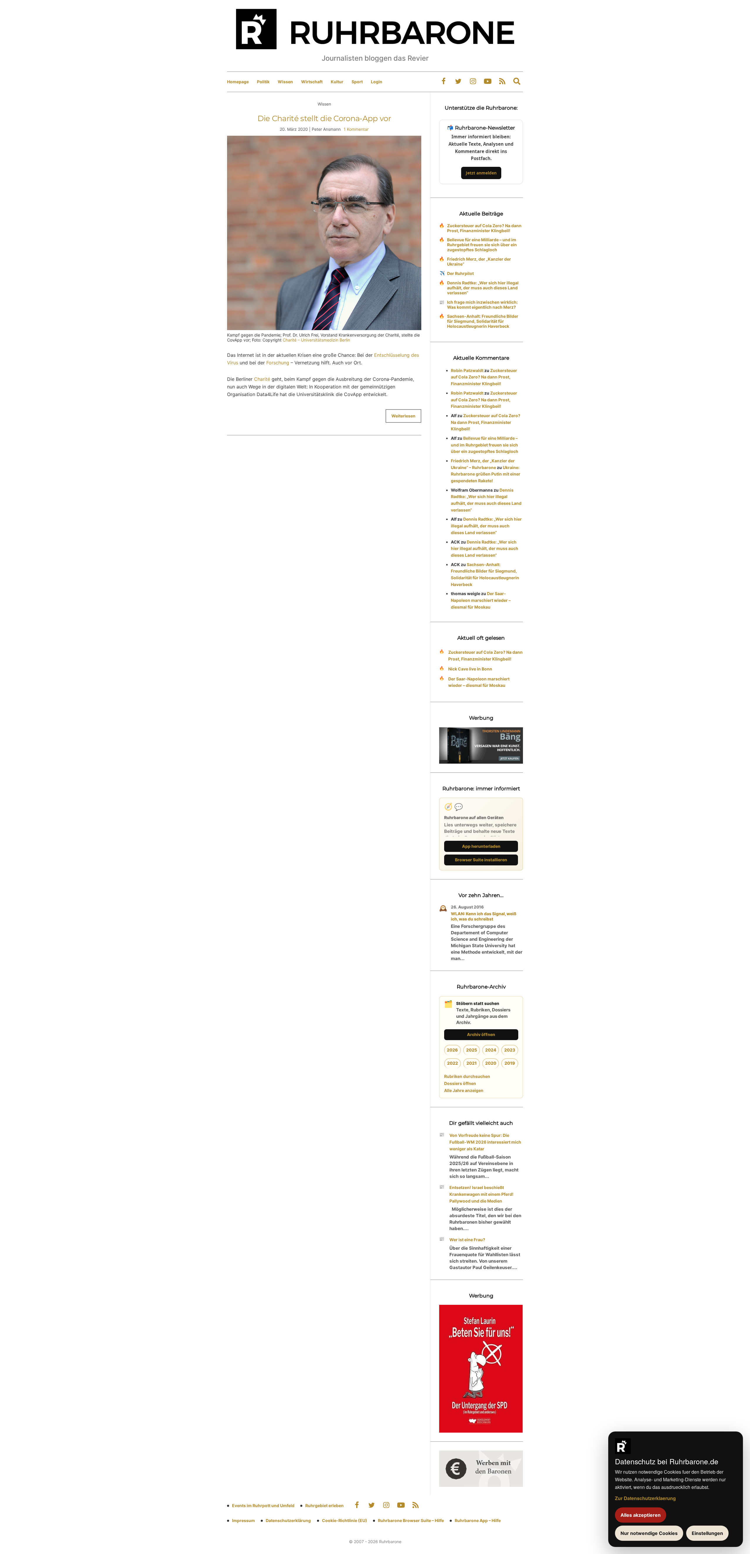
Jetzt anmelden (481, 173)
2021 (471, 1063)
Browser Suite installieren (481, 859)
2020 (490, 1063)
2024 (490, 1049)
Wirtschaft (312, 81)
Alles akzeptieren (641, 1515)
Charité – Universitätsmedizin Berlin (316, 339)
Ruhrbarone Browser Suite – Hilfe (411, 1520)
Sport (357, 81)
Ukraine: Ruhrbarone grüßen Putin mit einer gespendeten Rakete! (485, 474)
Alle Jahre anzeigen (463, 1090)
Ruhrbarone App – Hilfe (478, 1520)
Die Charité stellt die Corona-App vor (324, 118)
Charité (262, 379)
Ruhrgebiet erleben (324, 1505)
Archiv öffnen (481, 1034)
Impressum (243, 1520)
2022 (452, 1063)
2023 (509, 1049)
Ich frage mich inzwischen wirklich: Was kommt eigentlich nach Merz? (482, 305)
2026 (452, 1049)
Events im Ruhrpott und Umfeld (263, 1505)
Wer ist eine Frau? (467, 1239)
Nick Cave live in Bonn (470, 668)
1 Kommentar (356, 129)
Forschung (277, 363)
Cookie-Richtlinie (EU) (344, 1520)
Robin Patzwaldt (467, 370)
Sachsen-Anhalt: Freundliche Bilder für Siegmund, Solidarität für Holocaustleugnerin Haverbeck (482, 321)
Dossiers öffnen (460, 1083)
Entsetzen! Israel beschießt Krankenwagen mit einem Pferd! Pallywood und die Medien (481, 1194)
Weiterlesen (403, 415)
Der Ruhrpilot (460, 273)
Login (376, 81)
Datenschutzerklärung (288, 1520)
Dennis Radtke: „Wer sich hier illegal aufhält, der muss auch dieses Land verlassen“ (483, 287)
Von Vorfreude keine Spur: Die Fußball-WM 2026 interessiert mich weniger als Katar (485, 1142)
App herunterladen (481, 846)
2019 (509, 1063)
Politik (263, 81)
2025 (471, 1049)
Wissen (285, 81)
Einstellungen (707, 1533)
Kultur (337, 81)
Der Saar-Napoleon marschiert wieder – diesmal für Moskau (481, 600)
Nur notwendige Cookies (649, 1533)
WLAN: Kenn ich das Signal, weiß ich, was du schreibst (484, 916)
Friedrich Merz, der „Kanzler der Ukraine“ (479, 261)
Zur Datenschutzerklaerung (645, 1498)
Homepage (238, 81)
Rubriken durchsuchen (467, 1076)
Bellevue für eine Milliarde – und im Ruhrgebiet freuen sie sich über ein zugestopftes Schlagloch (482, 244)
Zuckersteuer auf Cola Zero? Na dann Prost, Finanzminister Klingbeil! (484, 228)
